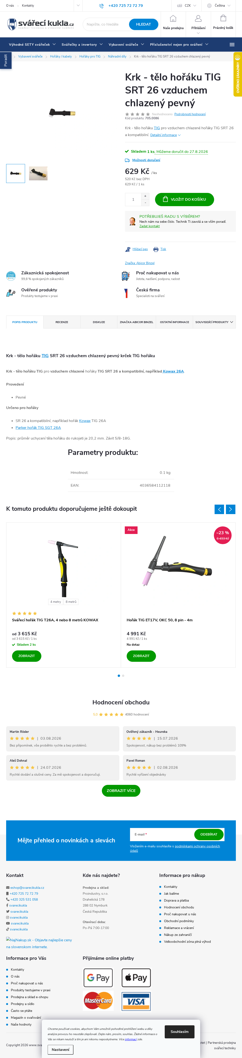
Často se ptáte (21, 1011)
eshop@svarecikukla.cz (27, 887)
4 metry (55, 602)
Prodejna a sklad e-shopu (29, 997)
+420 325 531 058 (24, 899)
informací (131, 1039)
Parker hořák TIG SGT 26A (38, 427)
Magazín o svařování (26, 1018)
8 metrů (71, 602)
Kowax (85, 420)
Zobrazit (26, 656)
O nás (10, 6)
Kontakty (28, 6)
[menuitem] (32, 44)
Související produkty (211, 322)
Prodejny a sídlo (22, 1004)
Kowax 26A (173, 371)
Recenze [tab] (62, 322)
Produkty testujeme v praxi (30, 990)
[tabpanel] (63, 595)
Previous (219, 509)
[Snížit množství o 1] (145, 203)
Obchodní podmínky (179, 921)
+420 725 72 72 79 (24, 893)
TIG (157, 128)
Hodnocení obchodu (121, 702)
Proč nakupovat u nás (180, 914)
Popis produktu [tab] (24, 322)
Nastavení (60, 1049)
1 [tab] (119, 676)
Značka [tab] (136, 322)
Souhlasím (180, 1031)
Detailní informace (163, 135)
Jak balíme (171, 894)
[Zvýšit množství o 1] (145, 196)
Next (230, 509)
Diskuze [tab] (99, 322)
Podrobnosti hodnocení (190, 114)
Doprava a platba (176, 900)
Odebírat (208, 834)
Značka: (140, 263)
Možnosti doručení (146, 160)
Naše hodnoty (21, 1025)
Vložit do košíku (188, 199)
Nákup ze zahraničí (178, 935)
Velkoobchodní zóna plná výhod (187, 942)
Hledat (143, 24)
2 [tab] (123, 676)
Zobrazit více (121, 790)
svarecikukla (18, 905)
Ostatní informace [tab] (174, 322)
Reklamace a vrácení (179, 928)
